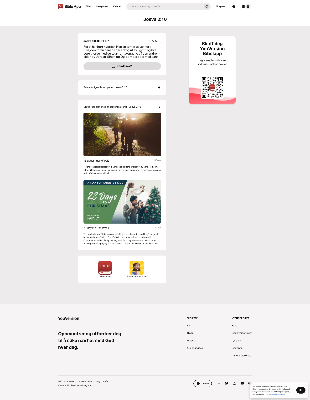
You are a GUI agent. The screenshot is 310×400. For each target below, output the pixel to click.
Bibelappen (105, 276)
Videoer (117, 6)
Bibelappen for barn (137, 276)
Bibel (88, 6)
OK (300, 390)
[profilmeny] (246, 6)
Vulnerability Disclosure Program (74, 385)
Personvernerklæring (89, 381)
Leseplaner (102, 6)
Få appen (220, 6)
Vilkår (105, 381)
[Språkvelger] (234, 6)
